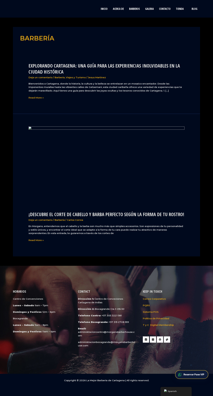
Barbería (60, 77)
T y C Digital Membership (158, 324)
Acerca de (118, 9)
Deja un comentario (40, 77)
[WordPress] (160, 339)
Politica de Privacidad (156, 318)
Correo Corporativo (154, 298)
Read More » (36, 98)
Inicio (104, 9)
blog (194, 9)
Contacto (165, 9)
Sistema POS (151, 311)
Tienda (180, 9)
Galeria (149, 9)
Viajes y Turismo (76, 77)
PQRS (146, 305)
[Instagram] (153, 339)
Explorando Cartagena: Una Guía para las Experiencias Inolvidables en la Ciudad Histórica (104, 69)
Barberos (134, 9)
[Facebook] (146, 339)
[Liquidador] (167, 339)
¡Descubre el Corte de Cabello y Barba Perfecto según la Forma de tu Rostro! (106, 214)
